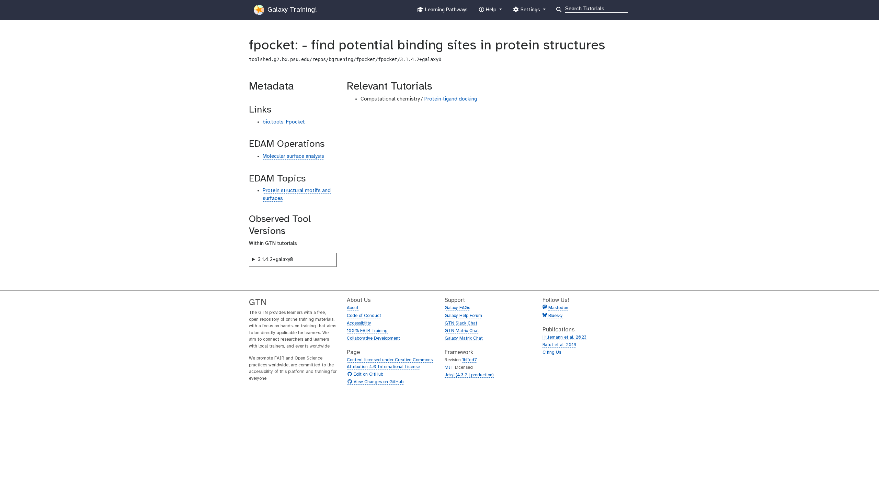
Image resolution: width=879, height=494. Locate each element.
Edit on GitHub (367, 374)
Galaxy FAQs (457, 308)
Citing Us (552, 352)
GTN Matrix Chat (462, 331)
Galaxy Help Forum (463, 316)
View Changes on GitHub (377, 382)
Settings (530, 12)
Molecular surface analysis (293, 156)
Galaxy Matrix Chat (464, 338)
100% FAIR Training (367, 331)
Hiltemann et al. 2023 (564, 337)
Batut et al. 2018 (559, 345)
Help (491, 12)
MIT (449, 367)
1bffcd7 (469, 360)
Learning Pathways (445, 12)
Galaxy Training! (291, 9)
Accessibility (359, 323)
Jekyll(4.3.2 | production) (469, 375)
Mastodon (558, 308)
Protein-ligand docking (450, 99)
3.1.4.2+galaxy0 (275, 259)
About (352, 308)
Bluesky (555, 316)
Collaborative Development (373, 338)
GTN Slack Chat (461, 323)
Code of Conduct (364, 316)
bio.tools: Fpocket (284, 122)
